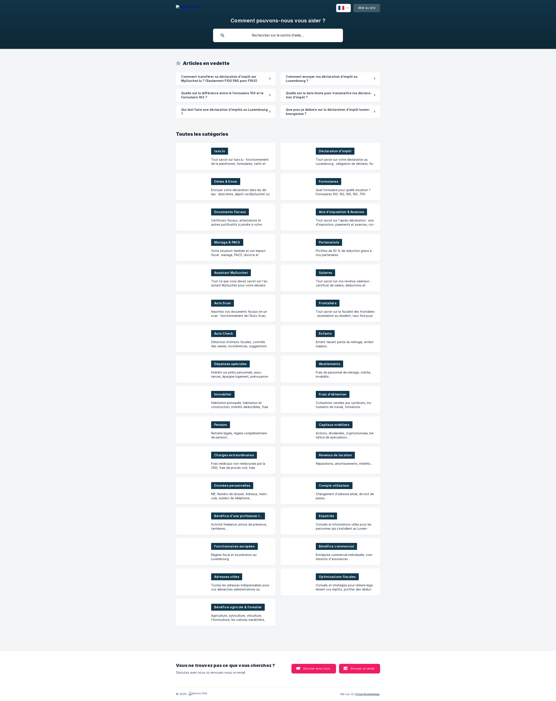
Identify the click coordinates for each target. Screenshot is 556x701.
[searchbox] (278, 35)
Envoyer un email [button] (362, 668)
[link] (225, 78)
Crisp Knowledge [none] (367, 694)
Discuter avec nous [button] (316, 668)
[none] (187, 7)
